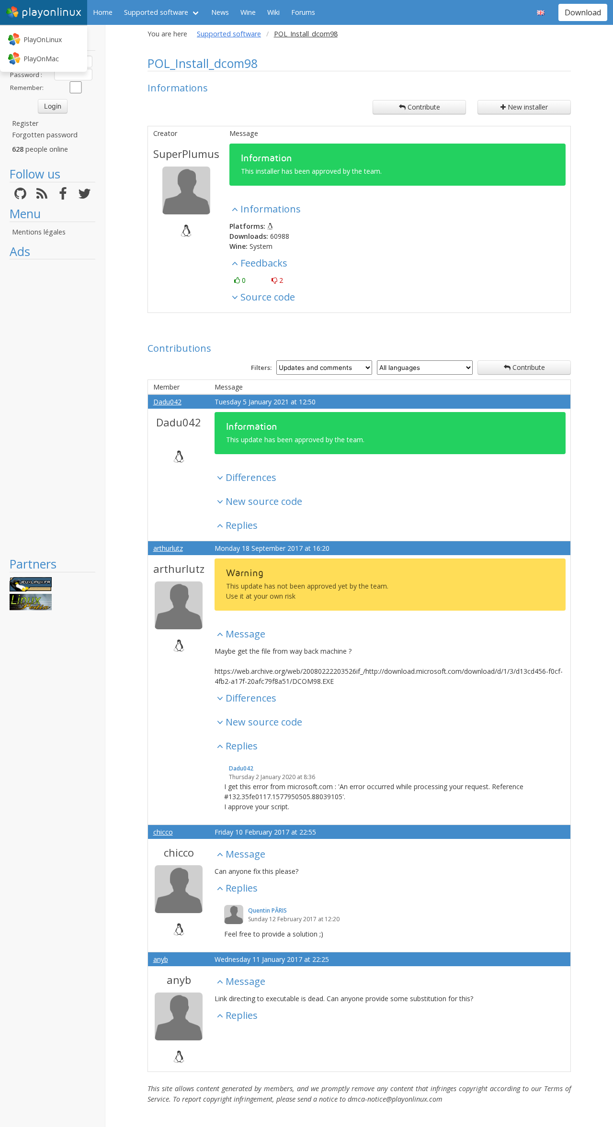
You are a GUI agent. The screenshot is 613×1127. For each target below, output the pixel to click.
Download (583, 12)
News (220, 12)
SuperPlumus (186, 153)
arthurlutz (168, 548)
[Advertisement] (52, 407)
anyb (160, 959)
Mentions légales (39, 231)
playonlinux (51, 12)
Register (25, 123)
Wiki (273, 12)
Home (103, 12)
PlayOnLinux (42, 39)
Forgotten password (45, 134)
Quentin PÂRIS (267, 910)
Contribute (423, 107)
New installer (527, 107)
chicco (163, 832)
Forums (303, 12)
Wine (248, 12)
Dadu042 (167, 401)
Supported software (156, 12)
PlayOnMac (41, 58)
